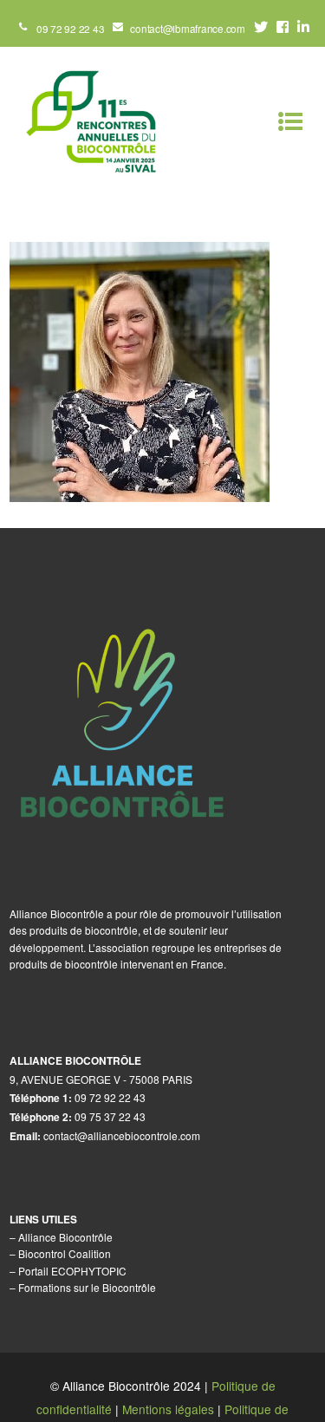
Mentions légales (168, 1409)
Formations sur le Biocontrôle (87, 1287)
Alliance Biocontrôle (65, 1237)
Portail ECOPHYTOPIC (72, 1270)
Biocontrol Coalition (64, 1253)
